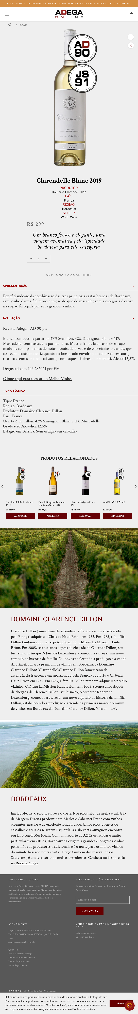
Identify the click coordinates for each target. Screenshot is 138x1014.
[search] (71, 25)
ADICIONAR (20, 515)
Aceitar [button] (121, 1003)
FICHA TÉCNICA (14, 390)
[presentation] (2, 486)
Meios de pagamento (17, 965)
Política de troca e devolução (21, 957)
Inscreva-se (90, 911)
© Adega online (18, 991)
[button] (96, 1009)
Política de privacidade (18, 961)
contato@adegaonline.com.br (21, 942)
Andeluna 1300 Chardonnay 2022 (20, 504)
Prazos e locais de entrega (20, 953)
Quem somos (14, 949)
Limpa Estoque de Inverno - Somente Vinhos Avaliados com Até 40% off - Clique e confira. (69, 3)
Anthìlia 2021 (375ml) (114, 502)
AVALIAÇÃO (11, 318)
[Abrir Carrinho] (131, 14)
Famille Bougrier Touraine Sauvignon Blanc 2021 (51, 504)
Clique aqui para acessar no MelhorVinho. (37, 379)
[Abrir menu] (7, 14)
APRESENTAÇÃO (15, 285)
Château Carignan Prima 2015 (83, 504)
